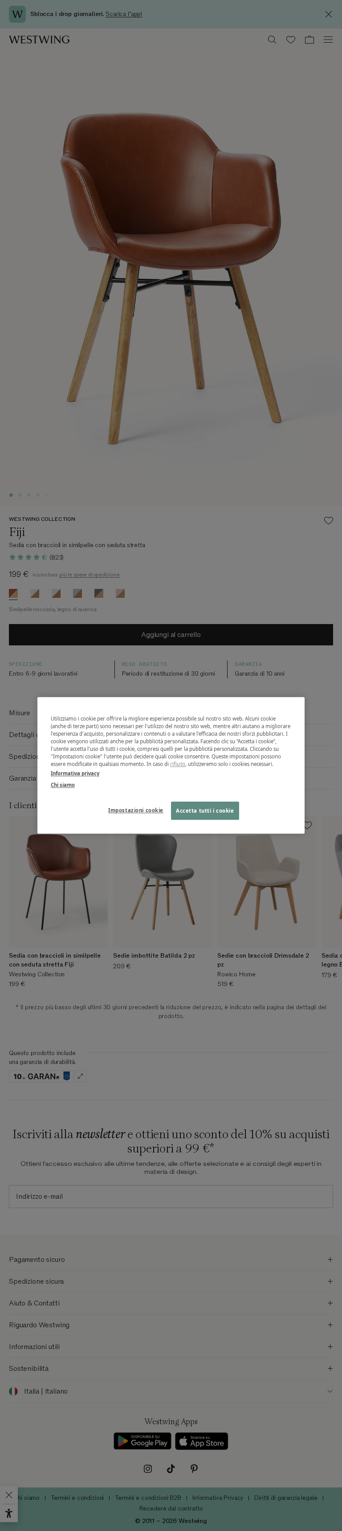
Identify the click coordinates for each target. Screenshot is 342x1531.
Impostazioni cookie (135, 810)
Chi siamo (63, 785)
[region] (171, 765)
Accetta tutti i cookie (205, 810)
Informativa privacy (75, 773)
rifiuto (177, 764)
